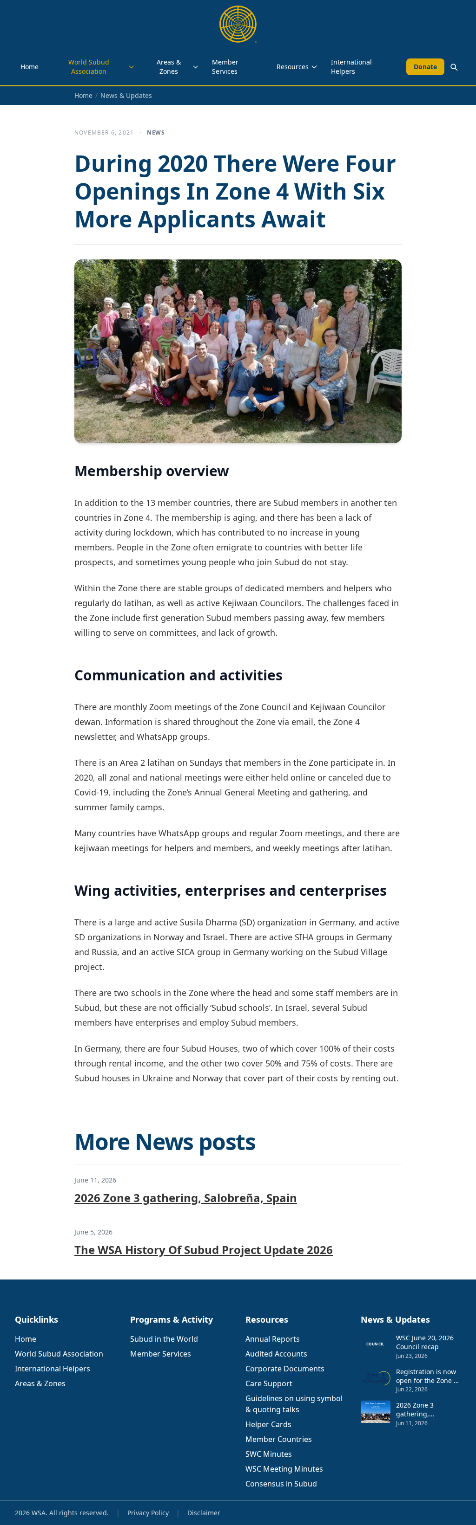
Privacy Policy (148, 1512)
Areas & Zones (169, 67)
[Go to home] (238, 24)
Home (29, 66)
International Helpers (351, 67)
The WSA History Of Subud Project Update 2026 (203, 1249)
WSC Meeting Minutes (284, 1469)
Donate (425, 66)
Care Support (268, 1383)
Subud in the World (164, 1339)
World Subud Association (88, 67)
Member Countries (278, 1439)
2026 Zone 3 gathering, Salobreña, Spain (185, 1197)
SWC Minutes (268, 1454)
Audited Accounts (276, 1354)
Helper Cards (268, 1424)
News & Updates (126, 95)
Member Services (225, 67)
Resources (293, 66)
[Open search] (453, 66)
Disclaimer (203, 1512)
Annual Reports (272, 1339)
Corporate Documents (284, 1368)
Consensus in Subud (281, 1484)
